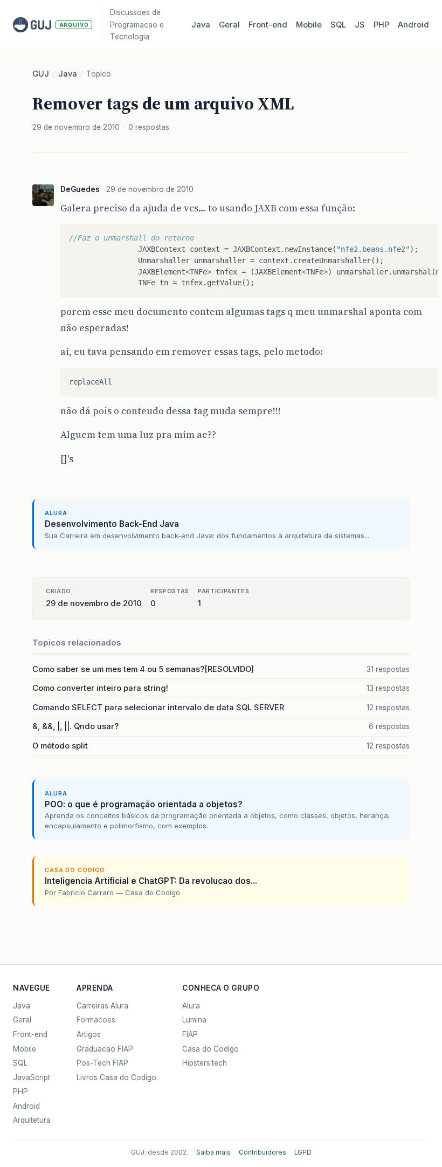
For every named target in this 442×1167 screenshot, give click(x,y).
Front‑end (267, 25)
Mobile (309, 25)
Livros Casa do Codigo (116, 1077)
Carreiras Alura (102, 1005)
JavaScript (31, 1077)
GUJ (40, 74)
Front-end (30, 1034)
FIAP (190, 1034)
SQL (338, 25)
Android (413, 25)
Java (200, 25)
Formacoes (96, 1019)
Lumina (194, 1019)
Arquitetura (32, 1120)
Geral (229, 25)
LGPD (303, 1152)
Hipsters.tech (204, 1063)
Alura (191, 1005)
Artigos (89, 1034)
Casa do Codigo (210, 1049)
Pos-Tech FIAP (102, 1063)
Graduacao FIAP (105, 1049)
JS (360, 25)
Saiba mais (213, 1152)
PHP (381, 25)
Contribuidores (262, 1152)
